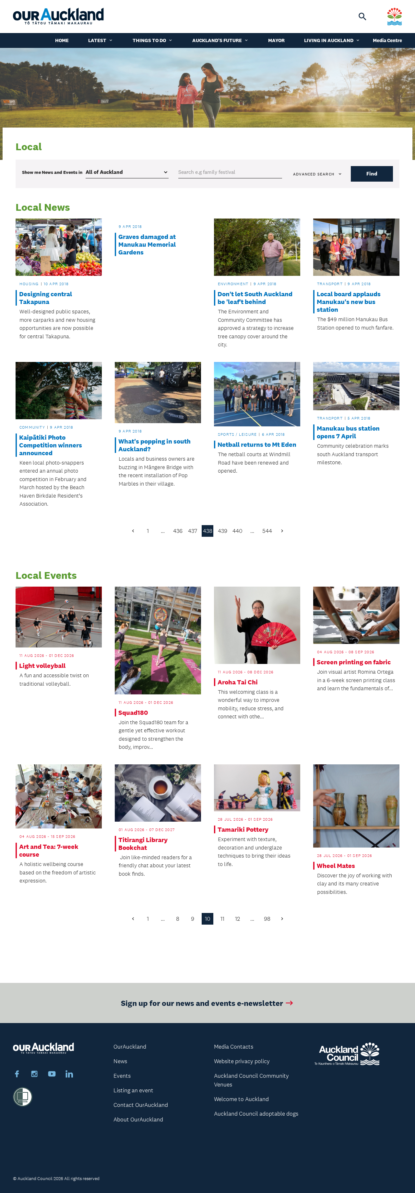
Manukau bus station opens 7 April (348, 432)
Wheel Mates (336, 866)
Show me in (52, 172)
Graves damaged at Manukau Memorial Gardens (147, 244)
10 (207, 918)
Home (62, 40)
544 (267, 531)
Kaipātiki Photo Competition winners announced (50, 445)
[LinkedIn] (69, 1074)
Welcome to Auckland (241, 1099)
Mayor (276, 40)
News (120, 1061)
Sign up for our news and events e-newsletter (202, 1003)
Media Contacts (233, 1046)
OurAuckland (129, 1046)
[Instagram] (34, 1074)
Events (122, 1075)
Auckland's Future (217, 40)
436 (178, 531)
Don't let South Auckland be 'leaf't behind (255, 298)
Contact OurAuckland (140, 1105)
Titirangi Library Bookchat (143, 843)
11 (222, 918)
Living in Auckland (328, 40)
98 (267, 918)
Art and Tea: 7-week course (48, 850)
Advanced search (313, 174)
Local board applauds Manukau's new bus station (349, 301)
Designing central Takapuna (45, 298)
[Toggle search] (362, 16)
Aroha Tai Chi (238, 682)
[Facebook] (17, 1074)
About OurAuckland (138, 1119)
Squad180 (133, 712)
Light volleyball (42, 666)
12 (237, 918)
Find (371, 173)
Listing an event (133, 1090)
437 (192, 531)
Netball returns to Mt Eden (257, 444)
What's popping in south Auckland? (154, 445)
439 (222, 531)
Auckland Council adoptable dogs (256, 1113)
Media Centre (387, 40)
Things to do (149, 40)
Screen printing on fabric (354, 662)
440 (237, 531)
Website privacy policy (242, 1061)
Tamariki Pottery (243, 829)
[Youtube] (52, 1074)
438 (207, 531)
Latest (97, 40)
